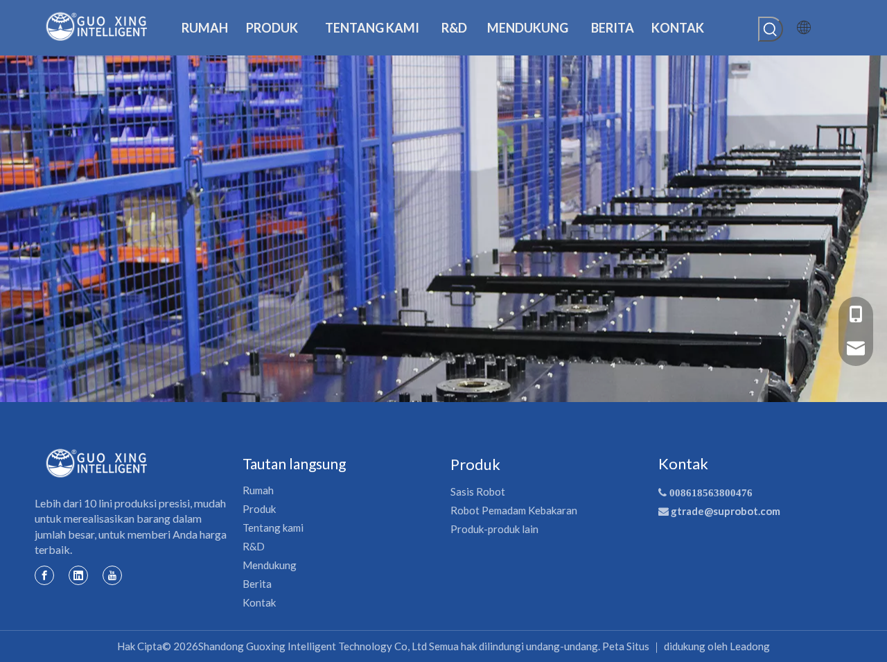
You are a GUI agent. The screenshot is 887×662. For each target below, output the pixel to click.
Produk (259, 509)
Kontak (259, 602)
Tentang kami (273, 527)
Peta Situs (625, 646)
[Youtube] (112, 574)
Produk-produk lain (494, 529)
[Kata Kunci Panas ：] (770, 29)
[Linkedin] (78, 574)
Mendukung (270, 565)
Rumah (258, 490)
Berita (257, 583)
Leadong (750, 646)
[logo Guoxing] (97, 463)
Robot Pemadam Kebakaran (513, 510)
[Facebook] (44, 574)
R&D (254, 546)
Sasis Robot (477, 491)
